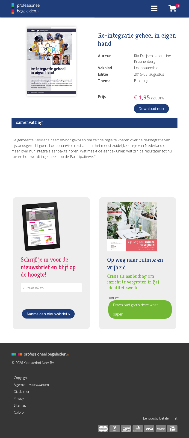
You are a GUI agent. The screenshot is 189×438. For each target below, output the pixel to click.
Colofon (20, 412)
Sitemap (20, 405)
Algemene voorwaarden (31, 384)
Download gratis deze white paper (136, 309)
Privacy (19, 398)
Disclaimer (21, 391)
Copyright (21, 377)
